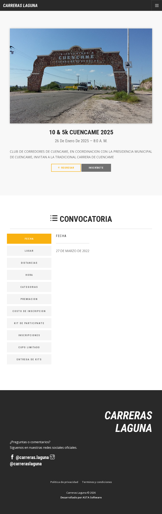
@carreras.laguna (32, 457)
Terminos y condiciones (97, 482)
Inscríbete (96, 167)
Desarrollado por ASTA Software (81, 497)
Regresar (67, 167)
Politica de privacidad (64, 482)
